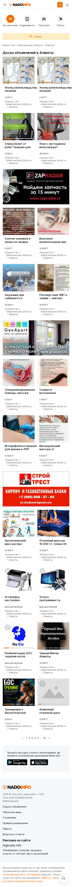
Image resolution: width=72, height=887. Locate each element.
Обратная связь (12, 812)
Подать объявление (14, 806)
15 (44, 738)
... (41, 738)
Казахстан (9, 45)
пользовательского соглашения (21, 874)
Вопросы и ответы (13, 834)
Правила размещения (15, 823)
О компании (9, 817)
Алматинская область (30, 45)
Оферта (7, 828)
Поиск (38, 36)
